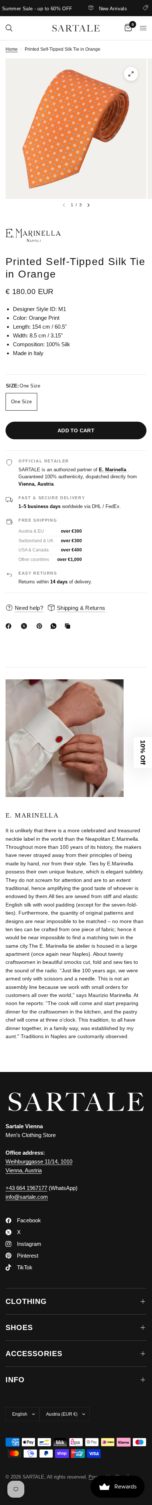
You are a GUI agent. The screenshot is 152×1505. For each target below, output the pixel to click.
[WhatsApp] (55, 626)
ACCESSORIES (34, 1354)
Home (12, 49)
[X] (25, 626)
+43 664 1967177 (26, 1188)
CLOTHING (26, 1301)
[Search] (9, 28)
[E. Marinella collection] (76, 235)
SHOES (19, 1327)
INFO (15, 1380)
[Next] (88, 205)
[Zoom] (131, 74)
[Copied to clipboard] (69, 626)
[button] (143, 752)
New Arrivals (102, 8)
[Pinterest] (41, 626)
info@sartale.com (27, 1197)
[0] (127, 28)
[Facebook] (10, 626)
